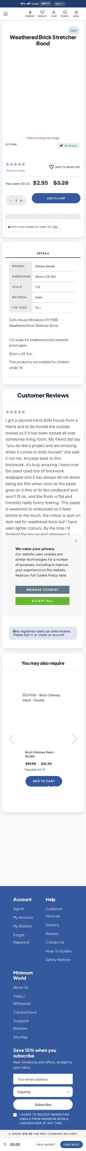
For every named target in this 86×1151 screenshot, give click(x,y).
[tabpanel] (43, 317)
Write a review (16, 170)
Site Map (20, 1037)
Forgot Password (21, 939)
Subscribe (43, 1104)
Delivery (52, 924)
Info (58, 4)
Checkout (72, 1144)
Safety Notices (58, 959)
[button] (30, 13)
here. (63, 575)
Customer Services (54, 912)
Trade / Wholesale (22, 1000)
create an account (51, 635)
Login (54, 16)
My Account (23, 917)
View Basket (45, 1144)
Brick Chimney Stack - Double (36, 754)
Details (43, 253)
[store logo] (6, 13)
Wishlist (42, 16)
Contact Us (55, 942)
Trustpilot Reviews (21, 1024)
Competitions (25, 1012)
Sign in (28, 635)
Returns (52, 933)
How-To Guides (59, 951)
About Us (20, 987)
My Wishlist (22, 926)
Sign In (18, 908)
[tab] (43, 253)
